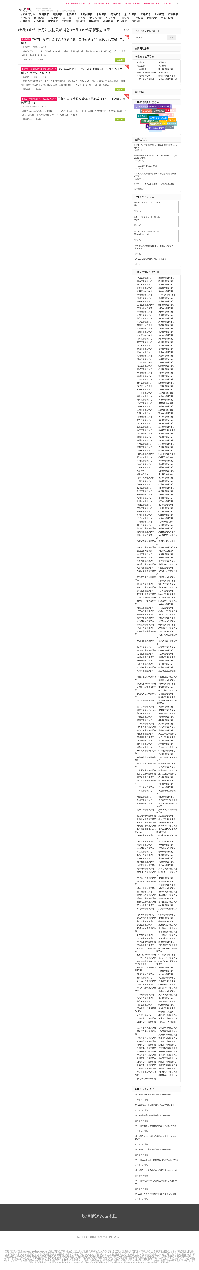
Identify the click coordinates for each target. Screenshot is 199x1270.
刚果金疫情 (78, 1251)
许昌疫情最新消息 (166, 298)
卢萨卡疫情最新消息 (166, 581)
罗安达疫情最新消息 (145, 611)
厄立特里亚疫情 (51, 1253)
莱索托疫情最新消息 (166, 680)
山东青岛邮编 (23, 1261)
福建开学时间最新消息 (167, 1038)
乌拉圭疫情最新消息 (166, 978)
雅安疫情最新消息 (166, 427)
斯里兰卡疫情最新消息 (167, 734)
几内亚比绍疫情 (112, 1253)
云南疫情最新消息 (166, 362)
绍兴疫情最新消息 (144, 376)
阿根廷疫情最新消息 (145, 974)
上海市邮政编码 (35, 1254)
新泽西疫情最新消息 (166, 532)
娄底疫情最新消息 (166, 491)
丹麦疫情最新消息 (144, 852)
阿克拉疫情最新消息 (145, 608)
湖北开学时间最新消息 (167, 1045)
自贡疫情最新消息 (144, 423)
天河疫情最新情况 (152, 124)
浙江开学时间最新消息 (167, 1035)
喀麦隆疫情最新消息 (166, 625)
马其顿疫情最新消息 (166, 885)
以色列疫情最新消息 (166, 767)
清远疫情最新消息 (166, 345)
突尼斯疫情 (160, 1251)
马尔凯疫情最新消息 (166, 819)
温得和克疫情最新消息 (167, 587)
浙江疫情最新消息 (144, 366)
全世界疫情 (26, 39)
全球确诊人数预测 (166, 1011)
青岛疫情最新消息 (144, 389)
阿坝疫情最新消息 (166, 450)
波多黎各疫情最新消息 (167, 928)
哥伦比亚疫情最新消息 (146, 981)
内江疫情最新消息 (144, 433)
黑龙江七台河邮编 (112, 1262)
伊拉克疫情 (95, 18)
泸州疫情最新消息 (144, 440)
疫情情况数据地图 (25, 9)
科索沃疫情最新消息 (166, 915)
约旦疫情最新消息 (166, 777)
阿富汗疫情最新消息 (166, 763)
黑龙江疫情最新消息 (145, 454)
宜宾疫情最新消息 (144, 427)
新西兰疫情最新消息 (145, 998)
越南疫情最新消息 (144, 720)
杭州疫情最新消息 (166, 369)
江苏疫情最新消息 (101, 3)
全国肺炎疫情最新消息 (167, 1072)
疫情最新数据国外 (132, 3)
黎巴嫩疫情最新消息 (145, 777)
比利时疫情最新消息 (166, 841)
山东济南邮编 (12, 1261)
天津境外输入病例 (144, 362)
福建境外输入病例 (166, 457)
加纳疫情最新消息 (166, 604)
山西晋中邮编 (152, 1259)
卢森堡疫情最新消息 (166, 898)
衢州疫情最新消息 (166, 376)
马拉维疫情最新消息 (166, 647)
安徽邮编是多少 (28, 1259)
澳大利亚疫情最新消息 (167, 995)
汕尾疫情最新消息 (166, 352)
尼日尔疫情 (98, 1251)
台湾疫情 (25, 18)
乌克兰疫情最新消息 (166, 881)
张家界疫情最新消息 (166, 505)
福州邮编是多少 (17, 1259)
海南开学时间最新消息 (167, 1051)
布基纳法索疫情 (108, 1251)
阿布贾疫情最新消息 (166, 594)
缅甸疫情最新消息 (144, 747)
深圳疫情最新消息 (144, 332)
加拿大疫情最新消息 (145, 921)
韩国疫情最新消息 (144, 713)
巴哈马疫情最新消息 (145, 945)
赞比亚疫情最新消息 (166, 577)
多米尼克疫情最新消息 (167, 958)
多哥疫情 (16, 1253)
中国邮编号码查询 (47, 1254)
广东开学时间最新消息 (167, 1048)
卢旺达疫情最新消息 (166, 618)
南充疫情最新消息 (166, 433)
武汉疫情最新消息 (144, 518)
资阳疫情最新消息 (166, 423)
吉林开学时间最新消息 (167, 1028)
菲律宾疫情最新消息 (145, 723)
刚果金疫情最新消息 (166, 631)
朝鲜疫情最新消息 (151, 3)
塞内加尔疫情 (135, 1251)
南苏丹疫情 (9, 1253)
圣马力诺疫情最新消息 (167, 902)
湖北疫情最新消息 (166, 515)
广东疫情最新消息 (144, 328)
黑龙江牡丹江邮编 (36, 1262)
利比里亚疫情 (74, 1253)
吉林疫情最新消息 (27, 1257)
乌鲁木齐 (141, 471)
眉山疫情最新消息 (166, 437)
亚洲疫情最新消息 (166, 707)
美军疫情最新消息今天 (167, 547)
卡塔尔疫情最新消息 (166, 727)
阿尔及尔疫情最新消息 (167, 601)
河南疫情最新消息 (166, 291)
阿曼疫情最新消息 (144, 744)
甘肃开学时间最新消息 (146, 1065)
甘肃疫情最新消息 (166, 518)
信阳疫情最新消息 (144, 301)
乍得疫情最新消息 (166, 650)
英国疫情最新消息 (144, 803)
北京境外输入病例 (166, 474)
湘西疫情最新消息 (144, 505)
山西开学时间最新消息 (146, 1022)
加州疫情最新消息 (166, 528)
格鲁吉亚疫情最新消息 (146, 774)
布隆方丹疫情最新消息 (146, 564)
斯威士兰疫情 (130, 1253)
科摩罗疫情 (160, 1253)
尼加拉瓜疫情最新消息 (167, 925)
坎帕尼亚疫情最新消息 (146, 826)
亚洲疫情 (162, 62)
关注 (177, 3)
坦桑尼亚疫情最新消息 (167, 611)
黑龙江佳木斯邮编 (49, 1262)
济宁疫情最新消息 (144, 393)
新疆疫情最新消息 (166, 467)
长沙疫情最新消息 (166, 484)
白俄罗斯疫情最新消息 (146, 865)
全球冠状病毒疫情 (109, 1257)
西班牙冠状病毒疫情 (123, 1257)
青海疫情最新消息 (166, 464)
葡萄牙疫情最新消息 (145, 855)
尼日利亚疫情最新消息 (146, 594)
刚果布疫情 (41, 1253)
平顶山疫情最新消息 (145, 308)
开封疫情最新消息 (144, 315)
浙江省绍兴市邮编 (53, 1259)
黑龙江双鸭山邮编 (86, 1262)
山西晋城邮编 (173, 1259)
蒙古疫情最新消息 (166, 69)
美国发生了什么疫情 (158, 105)
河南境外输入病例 (144, 325)
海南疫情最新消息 (144, 464)
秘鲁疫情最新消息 (144, 978)
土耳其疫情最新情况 (145, 79)
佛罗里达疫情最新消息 (146, 547)
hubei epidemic (41, 1251)
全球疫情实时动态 (54, 1251)
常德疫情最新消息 (144, 491)
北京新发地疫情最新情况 (180, 1257)
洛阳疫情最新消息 (166, 311)
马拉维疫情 (125, 1251)
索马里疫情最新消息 (166, 657)
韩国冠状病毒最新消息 (77, 1257)
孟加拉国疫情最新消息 (146, 730)
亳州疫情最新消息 (144, 515)
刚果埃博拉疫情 (143, 76)
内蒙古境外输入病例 (145, 478)
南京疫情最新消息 (144, 400)
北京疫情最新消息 (166, 478)
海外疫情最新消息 (166, 525)
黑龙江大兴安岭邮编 (161, 1262)
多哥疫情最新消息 (166, 664)
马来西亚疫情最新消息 (167, 713)
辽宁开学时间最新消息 (146, 1028)
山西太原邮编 (92, 1259)
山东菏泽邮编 (165, 1261)
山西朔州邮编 (102, 1259)
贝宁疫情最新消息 (144, 660)
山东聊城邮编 (144, 1261)
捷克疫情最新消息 (166, 878)
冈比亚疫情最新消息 (166, 684)
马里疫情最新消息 (144, 647)
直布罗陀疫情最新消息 (146, 918)
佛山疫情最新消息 (166, 335)
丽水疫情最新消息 (166, 379)
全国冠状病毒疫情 (137, 1257)
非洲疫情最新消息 (144, 554)
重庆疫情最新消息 (144, 525)
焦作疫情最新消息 (166, 315)
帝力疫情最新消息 (166, 787)
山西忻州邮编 (122, 1259)
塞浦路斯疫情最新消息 (167, 770)
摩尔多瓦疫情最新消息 (146, 895)
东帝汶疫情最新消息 (145, 787)
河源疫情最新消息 (166, 356)
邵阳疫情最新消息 (166, 488)
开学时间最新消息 (144, 1015)
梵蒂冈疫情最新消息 (145, 915)
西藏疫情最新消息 (166, 325)
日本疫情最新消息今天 (146, 710)
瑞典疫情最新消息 (144, 845)
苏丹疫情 (191, 1251)
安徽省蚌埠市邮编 (66, 1259)
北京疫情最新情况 (164, 1257)
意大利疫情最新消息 (62, 1254)
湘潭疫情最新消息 (166, 501)
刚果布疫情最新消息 (145, 671)
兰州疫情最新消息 (144, 522)
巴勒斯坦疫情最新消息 (146, 770)
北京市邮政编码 (23, 1254)
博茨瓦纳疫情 (93, 1253)
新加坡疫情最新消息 (166, 710)
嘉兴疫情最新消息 (144, 369)
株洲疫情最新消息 (144, 494)
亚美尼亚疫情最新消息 (167, 774)
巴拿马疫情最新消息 (145, 938)
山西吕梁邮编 (142, 1259)
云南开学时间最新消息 (167, 1058)
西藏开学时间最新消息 (146, 1062)
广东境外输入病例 (144, 335)
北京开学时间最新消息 (167, 1015)
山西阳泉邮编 (132, 1259)
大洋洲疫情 (141, 69)
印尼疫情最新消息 (166, 740)
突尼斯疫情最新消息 (166, 654)
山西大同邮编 (112, 1259)
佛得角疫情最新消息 (145, 700)
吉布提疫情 (151, 1253)
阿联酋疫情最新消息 (145, 734)
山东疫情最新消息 (166, 386)
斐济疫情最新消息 (166, 998)
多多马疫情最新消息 (145, 614)
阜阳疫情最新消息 (144, 511)
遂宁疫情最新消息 (144, 430)
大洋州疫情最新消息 (145, 995)
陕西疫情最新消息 (144, 413)
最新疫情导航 (27, 14)
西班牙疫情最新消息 (145, 841)
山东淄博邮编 (33, 1261)
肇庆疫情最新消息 (166, 332)
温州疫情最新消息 (166, 366)
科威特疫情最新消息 (166, 751)
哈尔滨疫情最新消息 (166, 454)
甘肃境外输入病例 (166, 522)
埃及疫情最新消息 (166, 554)
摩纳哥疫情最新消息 (145, 908)
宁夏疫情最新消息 (144, 467)
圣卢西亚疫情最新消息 (146, 958)
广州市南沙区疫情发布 (168, 118)
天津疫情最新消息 (166, 359)
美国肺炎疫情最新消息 (167, 1075)
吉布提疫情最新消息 (166, 694)
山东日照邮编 (114, 1261)
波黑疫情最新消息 (144, 892)
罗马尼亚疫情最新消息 (167, 868)
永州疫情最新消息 (144, 498)
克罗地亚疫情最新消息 (146, 878)
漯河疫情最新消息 (144, 311)
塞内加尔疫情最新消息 (146, 650)
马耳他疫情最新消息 (166, 848)
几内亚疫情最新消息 (145, 654)
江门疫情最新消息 (166, 339)
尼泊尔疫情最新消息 (166, 737)
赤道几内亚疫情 (141, 1253)
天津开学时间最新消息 (146, 1018)
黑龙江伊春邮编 (99, 1262)
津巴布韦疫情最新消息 (167, 614)
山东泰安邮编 (94, 1261)
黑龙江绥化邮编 (148, 1262)
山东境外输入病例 (166, 393)
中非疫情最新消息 (166, 667)
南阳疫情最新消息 (166, 308)
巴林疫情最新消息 (166, 754)
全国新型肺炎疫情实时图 (13, 1251)
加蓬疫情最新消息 (166, 687)
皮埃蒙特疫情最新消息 (146, 816)
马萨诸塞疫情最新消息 (146, 541)
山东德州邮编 (134, 1261)
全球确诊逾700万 (14, 1257)
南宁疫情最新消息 (166, 461)
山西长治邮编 (163, 1259)
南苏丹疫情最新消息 (145, 664)
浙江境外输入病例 (144, 386)
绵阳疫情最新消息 (144, 437)
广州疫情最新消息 (166, 328)
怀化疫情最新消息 (166, 498)
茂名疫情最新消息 (144, 352)
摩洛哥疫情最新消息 (145, 584)
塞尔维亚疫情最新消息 (167, 892)
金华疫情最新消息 (144, 383)
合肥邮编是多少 (40, 1259)
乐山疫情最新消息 (166, 440)
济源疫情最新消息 (144, 322)
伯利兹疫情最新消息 (166, 955)
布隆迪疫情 (168, 1251)
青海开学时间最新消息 (167, 1065)
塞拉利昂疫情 (25, 1253)
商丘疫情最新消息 (166, 301)
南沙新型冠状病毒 (156, 113)
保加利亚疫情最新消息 (146, 872)
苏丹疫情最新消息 (166, 660)
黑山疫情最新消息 (166, 905)
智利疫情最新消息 (166, 974)
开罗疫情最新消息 (144, 557)
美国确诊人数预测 (144, 551)
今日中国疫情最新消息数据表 (80, 1254)
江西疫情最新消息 (166, 278)
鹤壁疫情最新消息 (144, 318)
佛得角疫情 (168, 1253)
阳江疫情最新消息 (144, 345)
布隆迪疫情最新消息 (145, 657)
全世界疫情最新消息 (166, 1008)
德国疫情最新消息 (166, 797)
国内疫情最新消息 (166, 471)
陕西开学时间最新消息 (167, 1062)
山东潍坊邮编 (73, 1261)
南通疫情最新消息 (166, 400)
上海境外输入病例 (166, 410)
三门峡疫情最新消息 (145, 305)
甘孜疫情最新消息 (144, 420)
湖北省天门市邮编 (80, 1259)
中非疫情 (33, 1253)
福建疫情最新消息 (144, 457)
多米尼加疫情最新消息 (167, 938)
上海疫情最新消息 (144, 410)
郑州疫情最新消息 (144, 295)
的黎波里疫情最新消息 (146, 571)
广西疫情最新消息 (144, 461)
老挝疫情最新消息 (166, 744)
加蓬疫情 (121, 1253)
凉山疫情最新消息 (166, 420)
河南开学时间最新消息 (146, 1045)
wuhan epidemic (29, 1251)
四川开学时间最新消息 (167, 1055)
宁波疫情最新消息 (144, 379)
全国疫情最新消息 (144, 481)
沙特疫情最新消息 (166, 730)
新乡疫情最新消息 (166, 322)
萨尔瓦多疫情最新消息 (146, 942)
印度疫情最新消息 (144, 717)
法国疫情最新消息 (144, 800)
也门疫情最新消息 (166, 784)
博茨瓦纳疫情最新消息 (146, 684)
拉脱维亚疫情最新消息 (146, 902)
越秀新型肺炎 (154, 128)
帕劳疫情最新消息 (144, 1001)
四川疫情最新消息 (144, 417)
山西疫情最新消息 (144, 406)
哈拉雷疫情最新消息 (145, 618)
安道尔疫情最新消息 (145, 905)
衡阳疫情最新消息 (144, 484)
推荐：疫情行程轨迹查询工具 (77, 3)
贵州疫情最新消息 (166, 406)
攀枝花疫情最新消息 (166, 430)
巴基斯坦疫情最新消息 (146, 727)
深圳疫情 (66, 18)
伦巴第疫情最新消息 (145, 810)
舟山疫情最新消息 (144, 372)
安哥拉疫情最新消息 (166, 608)
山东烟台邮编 (63, 1261)
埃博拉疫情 (163, 72)
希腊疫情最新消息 (166, 862)
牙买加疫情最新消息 (145, 935)
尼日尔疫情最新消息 (145, 641)
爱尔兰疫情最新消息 (145, 862)
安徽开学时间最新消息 (146, 1038)
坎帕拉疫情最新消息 (145, 625)
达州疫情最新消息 (166, 447)
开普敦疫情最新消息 (166, 561)
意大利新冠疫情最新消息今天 (117, 1256)
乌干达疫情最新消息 (166, 621)
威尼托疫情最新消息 (166, 816)
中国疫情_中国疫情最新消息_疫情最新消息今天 (39, 69)
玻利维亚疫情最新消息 (167, 988)
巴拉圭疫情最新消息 (145, 984)
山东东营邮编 (53, 1261)
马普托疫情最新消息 (145, 568)
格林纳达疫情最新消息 (146, 955)
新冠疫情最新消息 (41, 1257)
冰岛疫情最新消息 (144, 858)
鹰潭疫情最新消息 (166, 288)
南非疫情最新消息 (166, 557)
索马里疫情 (177, 1251)
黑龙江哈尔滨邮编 (176, 1261)
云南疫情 (138, 18)
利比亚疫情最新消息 (166, 568)
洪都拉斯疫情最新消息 (167, 935)
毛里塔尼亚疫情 (63, 1253)
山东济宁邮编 (84, 1261)
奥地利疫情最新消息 (145, 848)
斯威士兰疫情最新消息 (167, 690)
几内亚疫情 (151, 1251)
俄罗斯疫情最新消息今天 (97, 1256)
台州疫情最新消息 (166, 372)
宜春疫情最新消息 (144, 288)
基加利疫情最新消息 (145, 621)
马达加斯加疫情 (88, 1251)
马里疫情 (118, 1251)
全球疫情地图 (180, 1256)
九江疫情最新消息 (166, 284)
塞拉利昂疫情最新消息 (146, 667)
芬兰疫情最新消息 (166, 845)
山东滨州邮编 (124, 1261)
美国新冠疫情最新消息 (146, 72)
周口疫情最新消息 (144, 298)
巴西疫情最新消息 (166, 971)
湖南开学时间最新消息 (146, 1048)
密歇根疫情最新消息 (145, 535)
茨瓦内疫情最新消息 (145, 561)
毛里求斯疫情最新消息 (146, 597)
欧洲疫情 (167, 3)
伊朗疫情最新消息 (144, 740)
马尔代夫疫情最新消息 (167, 747)
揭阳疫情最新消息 (144, 349)
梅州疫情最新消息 (166, 342)
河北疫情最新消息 (144, 396)
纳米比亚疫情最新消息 (146, 587)
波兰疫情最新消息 (166, 865)
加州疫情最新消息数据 (167, 79)
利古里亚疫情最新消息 (146, 822)
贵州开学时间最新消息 (146, 1058)
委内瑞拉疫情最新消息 (167, 984)
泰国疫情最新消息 (166, 720)
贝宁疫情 (184, 1251)
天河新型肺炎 (155, 119)
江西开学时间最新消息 (146, 1041)
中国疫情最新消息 (144, 278)
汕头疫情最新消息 (144, 339)
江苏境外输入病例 (166, 403)
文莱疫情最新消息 (166, 723)
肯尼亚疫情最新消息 (145, 591)
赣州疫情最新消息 (166, 281)
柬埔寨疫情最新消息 (145, 737)
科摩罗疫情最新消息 (166, 697)
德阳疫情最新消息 (144, 447)
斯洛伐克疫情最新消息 (146, 888)
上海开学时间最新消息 (167, 1031)
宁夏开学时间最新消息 (146, 1068)
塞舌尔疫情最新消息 (145, 707)
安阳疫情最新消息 (166, 318)
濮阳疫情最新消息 (166, 305)
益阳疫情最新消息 (166, 494)
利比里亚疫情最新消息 (167, 677)
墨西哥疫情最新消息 (166, 921)
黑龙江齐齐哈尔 (189, 1261)
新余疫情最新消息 (144, 284)
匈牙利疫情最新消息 (145, 868)
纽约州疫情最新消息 (145, 532)
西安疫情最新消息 (166, 413)
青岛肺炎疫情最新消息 (146, 1079)
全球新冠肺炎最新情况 (99, 1254)
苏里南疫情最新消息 (166, 991)
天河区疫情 (158, 125)
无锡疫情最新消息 (144, 403)
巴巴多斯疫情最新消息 (167, 945)
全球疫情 (117, 3)
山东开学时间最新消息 (167, 1041)
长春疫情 (110, 18)
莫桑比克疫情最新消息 (167, 564)
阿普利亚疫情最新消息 (167, 826)
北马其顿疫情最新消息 (167, 895)
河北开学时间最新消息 (167, 1018)
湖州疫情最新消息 (166, 383)
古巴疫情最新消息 (144, 925)
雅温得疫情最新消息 (145, 628)
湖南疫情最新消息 (166, 481)
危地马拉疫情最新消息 (167, 932)
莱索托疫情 (83, 1253)
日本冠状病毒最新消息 (94, 1257)
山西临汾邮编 (183, 1259)
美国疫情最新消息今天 (153, 1256)
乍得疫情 (143, 1251)
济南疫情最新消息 (166, 389)
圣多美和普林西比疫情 (181, 1253)
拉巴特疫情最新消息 (166, 584)
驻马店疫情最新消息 (166, 295)
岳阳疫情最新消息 (144, 488)
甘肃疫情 (124, 18)
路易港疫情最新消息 (166, 597)
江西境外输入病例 (144, 291)
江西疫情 (80, 18)
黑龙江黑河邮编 (136, 1262)
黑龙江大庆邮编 (62, 1262)
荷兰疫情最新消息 (166, 858)
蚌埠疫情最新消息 (166, 511)
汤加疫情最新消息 (166, 1005)
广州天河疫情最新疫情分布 (166, 124)
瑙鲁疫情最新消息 (144, 1005)
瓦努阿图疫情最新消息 (167, 1001)
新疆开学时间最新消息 (167, 1068)
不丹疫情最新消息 (144, 791)
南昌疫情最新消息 (144, 281)
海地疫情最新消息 (166, 942)
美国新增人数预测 (166, 551)
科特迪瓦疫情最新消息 (167, 628)
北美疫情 (141, 66)
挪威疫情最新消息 (166, 855)
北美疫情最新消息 (166, 918)
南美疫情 (162, 66)
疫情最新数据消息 (127, 1254)
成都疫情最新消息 (166, 417)
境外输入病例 (142, 474)
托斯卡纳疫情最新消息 (146, 819)
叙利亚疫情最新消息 (166, 780)
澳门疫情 (39, 18)
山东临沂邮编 (155, 1261)
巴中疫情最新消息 (144, 450)
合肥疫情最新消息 (166, 508)
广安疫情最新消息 (166, 444)
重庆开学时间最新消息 (146, 1055)
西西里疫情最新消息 (145, 835)
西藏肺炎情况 (155, 108)
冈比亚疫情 (102, 1253)
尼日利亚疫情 (12, 1254)
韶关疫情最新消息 (166, 349)
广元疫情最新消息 (144, 444)
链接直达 (120, 60)
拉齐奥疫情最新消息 (166, 822)
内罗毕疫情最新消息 (166, 591)
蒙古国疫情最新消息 (166, 76)
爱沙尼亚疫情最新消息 (146, 898)
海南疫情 (136, 21)
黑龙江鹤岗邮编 (124, 1262)
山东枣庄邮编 (43, 1261)
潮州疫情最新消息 (144, 356)
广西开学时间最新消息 (146, 1051)
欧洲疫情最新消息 (144, 797)
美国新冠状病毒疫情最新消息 (58, 1257)
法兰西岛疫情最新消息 (167, 800)
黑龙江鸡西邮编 (74, 1262)
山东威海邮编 (104, 1261)
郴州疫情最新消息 (144, 501)
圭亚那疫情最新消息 (166, 981)
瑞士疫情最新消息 (166, 852)
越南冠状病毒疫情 (151, 1257)
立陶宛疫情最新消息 (166, 888)
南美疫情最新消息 (166, 967)
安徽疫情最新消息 (144, 508)
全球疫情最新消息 (67, 1251)
